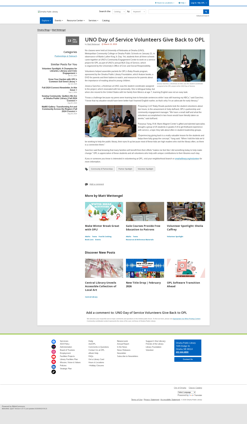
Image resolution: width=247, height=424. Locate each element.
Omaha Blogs (43, 30)
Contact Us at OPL (96, 350)
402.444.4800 (182, 352)
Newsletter (121, 353)
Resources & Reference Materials (140, 240)
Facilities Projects (67, 356)
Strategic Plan (66, 368)
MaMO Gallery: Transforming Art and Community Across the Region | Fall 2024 (59, 109)
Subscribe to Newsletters (127, 356)
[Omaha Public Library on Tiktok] (53, 372)
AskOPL (92, 344)
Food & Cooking (105, 236)
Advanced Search (202, 16)
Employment (65, 353)
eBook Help (93, 353)
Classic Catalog (195, 388)
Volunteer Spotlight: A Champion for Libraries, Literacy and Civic (59, 70)
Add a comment (97, 184)
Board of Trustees (67, 350)
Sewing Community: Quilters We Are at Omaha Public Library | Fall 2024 (59, 98)
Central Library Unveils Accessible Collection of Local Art (100, 286)
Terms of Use (137, 399)
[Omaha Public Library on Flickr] (53, 347)
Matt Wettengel (59, 30)
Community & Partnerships (102, 169)
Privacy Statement (151, 399)
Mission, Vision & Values (70, 362)
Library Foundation (153, 347)
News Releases (123, 350)
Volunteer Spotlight (145, 169)
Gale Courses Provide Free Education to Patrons (143, 227)
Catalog (106, 20)
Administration (66, 347)
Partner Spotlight (125, 169)
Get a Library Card (96, 359)
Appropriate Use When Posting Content (186, 319)
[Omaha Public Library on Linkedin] (53, 367)
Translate (198, 395)
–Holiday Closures (96, 365)
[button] (164, 3)
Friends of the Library (155, 344)
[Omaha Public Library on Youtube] (53, 357)
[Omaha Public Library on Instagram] (53, 352)
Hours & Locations (96, 362)
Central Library (91, 297)
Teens (94, 236)
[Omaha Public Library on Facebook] (53, 342)
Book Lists (89, 240)
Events (98, 240)
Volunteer (150, 350)
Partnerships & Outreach (66, 56)
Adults (87, 236)
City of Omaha (180, 388)
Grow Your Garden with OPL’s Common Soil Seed (62, 80)
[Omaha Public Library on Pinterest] (53, 362)
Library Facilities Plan (69, 359)
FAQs (91, 356)
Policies (63, 365)
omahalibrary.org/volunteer (187, 159)
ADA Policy (64, 344)
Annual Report (123, 344)
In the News (122, 347)
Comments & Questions (99, 347)
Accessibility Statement (170, 399)
